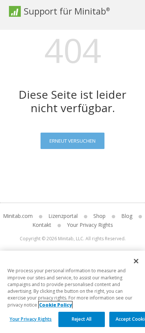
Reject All (81, 319)
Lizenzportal (63, 215)
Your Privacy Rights (31, 319)
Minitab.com (18, 215)
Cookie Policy (55, 305)
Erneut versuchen (72, 140)
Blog (126, 215)
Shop (99, 215)
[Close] (136, 261)
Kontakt (41, 224)
